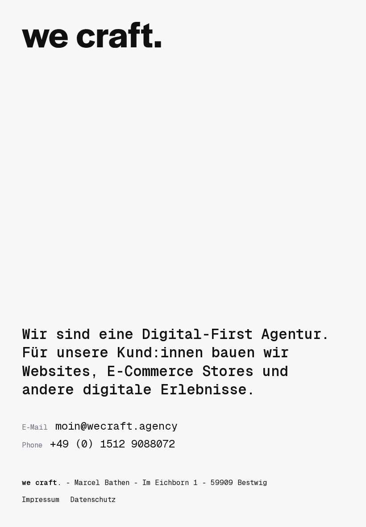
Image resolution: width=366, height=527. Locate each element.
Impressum (40, 499)
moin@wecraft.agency (99, 426)
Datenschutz (93, 499)
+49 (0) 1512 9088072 (98, 444)
